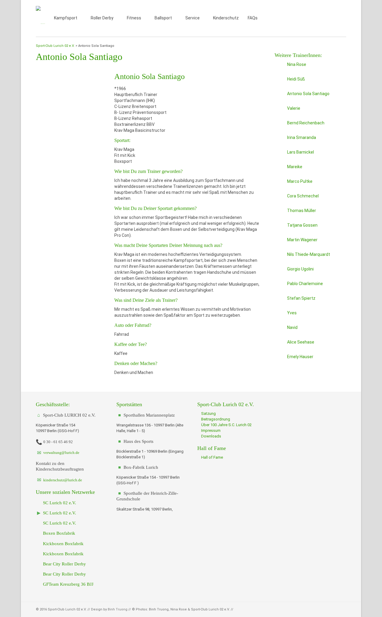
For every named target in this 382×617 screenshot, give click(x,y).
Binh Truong (117, 609)
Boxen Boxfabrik (58, 533)
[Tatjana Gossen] (280, 227)
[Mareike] (280, 169)
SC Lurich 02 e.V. (59, 502)
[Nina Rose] (280, 66)
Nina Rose (296, 64)
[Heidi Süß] (280, 81)
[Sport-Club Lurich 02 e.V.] (40, 18)
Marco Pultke (299, 181)
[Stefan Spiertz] (280, 300)
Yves (292, 312)
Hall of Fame (211, 457)
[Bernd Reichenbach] (280, 125)
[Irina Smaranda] (280, 139)
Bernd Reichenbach (305, 122)
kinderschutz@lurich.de (62, 480)
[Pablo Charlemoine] (280, 286)
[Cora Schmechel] (280, 198)
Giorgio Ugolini (300, 269)
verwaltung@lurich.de (60, 452)
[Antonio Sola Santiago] (280, 96)
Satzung (208, 413)
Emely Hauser (300, 356)
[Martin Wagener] (280, 242)
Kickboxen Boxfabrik (63, 543)
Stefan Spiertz (301, 298)
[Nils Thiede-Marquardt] (280, 256)
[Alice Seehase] (280, 344)
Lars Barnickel (300, 152)
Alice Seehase (300, 342)
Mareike (294, 166)
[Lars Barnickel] (280, 154)
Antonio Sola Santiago (308, 93)
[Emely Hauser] (280, 359)
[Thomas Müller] (280, 213)
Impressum (210, 430)
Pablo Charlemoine (305, 283)
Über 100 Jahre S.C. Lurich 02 (226, 425)
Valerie (293, 108)
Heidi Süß (296, 79)
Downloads (210, 436)
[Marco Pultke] (280, 183)
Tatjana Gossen (302, 225)
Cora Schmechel (303, 196)
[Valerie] (280, 110)
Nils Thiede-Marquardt (308, 254)
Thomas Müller (301, 210)
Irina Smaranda (301, 137)
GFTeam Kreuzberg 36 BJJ (67, 584)
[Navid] (280, 329)
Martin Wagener (302, 239)
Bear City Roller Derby (64, 563)
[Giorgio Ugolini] (280, 271)
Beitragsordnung (215, 419)
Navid (292, 327)
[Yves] (280, 315)
